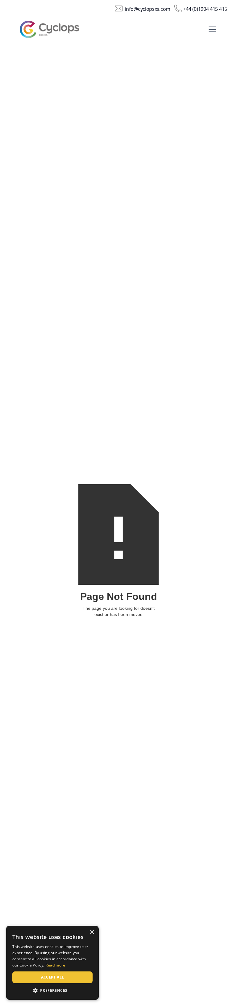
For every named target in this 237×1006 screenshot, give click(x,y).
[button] (211, 29)
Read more (55, 965)
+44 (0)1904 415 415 (205, 9)
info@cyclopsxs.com (147, 9)
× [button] (91, 932)
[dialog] (52, 963)
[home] (55, 29)
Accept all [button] (52, 977)
